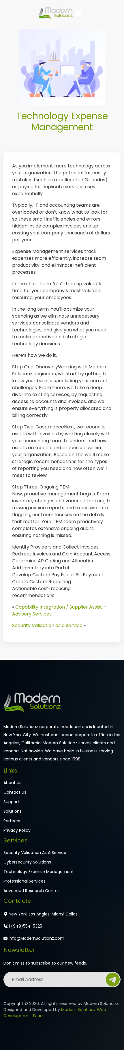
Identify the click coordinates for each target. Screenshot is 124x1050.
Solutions (12, 811)
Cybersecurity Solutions (27, 862)
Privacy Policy (17, 830)
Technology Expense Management (38, 871)
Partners (11, 821)
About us (12, 783)
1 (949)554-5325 (24, 926)
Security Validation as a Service (47, 625)
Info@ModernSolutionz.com (35, 938)
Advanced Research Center (31, 891)
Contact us (14, 792)
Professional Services (24, 881)
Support (11, 802)
